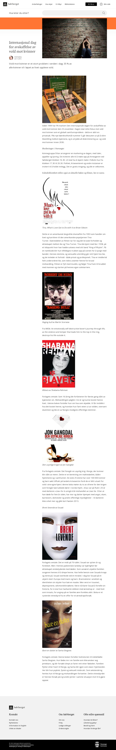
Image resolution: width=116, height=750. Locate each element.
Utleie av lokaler (15, 728)
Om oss (62, 720)
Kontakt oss (13, 720)
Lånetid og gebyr (90, 723)
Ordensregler (64, 728)
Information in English (17, 726)
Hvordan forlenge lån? (92, 728)
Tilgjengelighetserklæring (27, 745)
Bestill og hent (89, 726)
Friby (61, 723)
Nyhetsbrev (13, 723)
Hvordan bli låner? (91, 720)
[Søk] (104, 13)
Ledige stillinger (65, 726)
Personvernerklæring (14, 745)
